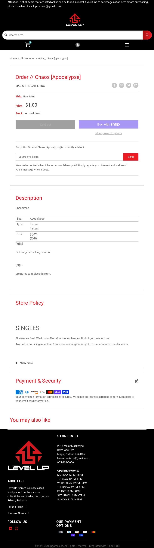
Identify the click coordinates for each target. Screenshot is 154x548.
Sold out (45, 124)
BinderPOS (113, 545)
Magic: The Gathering (30, 85)
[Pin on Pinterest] (121, 85)
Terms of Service (17, 513)
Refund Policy (16, 506)
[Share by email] (135, 85)
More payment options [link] (108, 133)
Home (13, 58)
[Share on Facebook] (114, 85)
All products (27, 58)
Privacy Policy (16, 500)
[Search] (147, 35)
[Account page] (77, 45)
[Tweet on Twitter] (128, 85)
